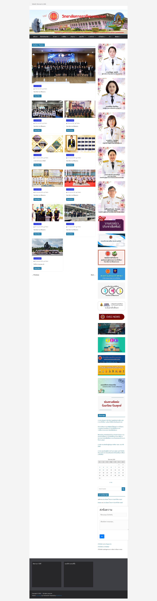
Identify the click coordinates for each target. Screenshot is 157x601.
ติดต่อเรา (117, 36)
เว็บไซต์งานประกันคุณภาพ (104, 544)
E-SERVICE (91, 36)
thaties (99, 502)
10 (99, 470)
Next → (93, 275)
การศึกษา (64, 36)
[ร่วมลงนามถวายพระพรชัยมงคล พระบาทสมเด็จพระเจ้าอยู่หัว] (80, 143)
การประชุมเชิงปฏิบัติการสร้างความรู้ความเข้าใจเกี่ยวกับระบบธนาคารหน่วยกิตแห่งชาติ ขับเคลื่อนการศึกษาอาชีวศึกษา (111, 452)
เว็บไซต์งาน (102, 36)
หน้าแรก (35, 36)
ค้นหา (123, 489)
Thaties (45, 88)
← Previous (35, 275)
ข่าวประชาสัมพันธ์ (37, 120)
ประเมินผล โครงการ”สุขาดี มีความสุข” (112, 499)
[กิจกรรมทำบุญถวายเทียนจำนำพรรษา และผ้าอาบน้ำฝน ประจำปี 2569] (47, 247)
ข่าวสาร (55, 36)
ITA (110, 36)
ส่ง (102, 536)
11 (103, 470)
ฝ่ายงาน (73, 36)
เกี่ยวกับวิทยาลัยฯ (44, 36)
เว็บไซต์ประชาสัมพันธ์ (103, 546)
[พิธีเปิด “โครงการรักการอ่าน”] (47, 109)
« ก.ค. (110, 482)
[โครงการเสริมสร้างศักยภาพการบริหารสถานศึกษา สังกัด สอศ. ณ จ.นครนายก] (63, 65)
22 (119, 472)
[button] (49, 37)
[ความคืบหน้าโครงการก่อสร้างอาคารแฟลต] (80, 212)
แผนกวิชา (81, 36)
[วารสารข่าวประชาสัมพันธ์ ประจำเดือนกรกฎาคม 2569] (47, 143)
